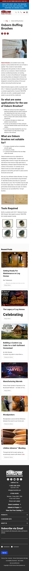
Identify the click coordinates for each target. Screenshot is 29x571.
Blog (7, 21)
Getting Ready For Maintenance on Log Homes (11, 273)
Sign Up (4, 552)
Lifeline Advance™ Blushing (14, 448)
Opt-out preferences (14, 563)
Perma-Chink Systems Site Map (20, 558)
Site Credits (20, 560)
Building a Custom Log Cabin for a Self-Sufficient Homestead (14, 345)
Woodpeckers (8, 415)
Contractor (16, 546)
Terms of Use (4, 558)
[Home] (2, 21)
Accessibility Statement (11, 560)
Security (10, 558)
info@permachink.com (14, 490)
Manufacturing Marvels (12, 381)
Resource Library (8, 357)
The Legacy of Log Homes (14, 309)
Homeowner (7, 546)
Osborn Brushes (5, 63)
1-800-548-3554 (14, 486)
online (18, 501)
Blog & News (7, 285)
